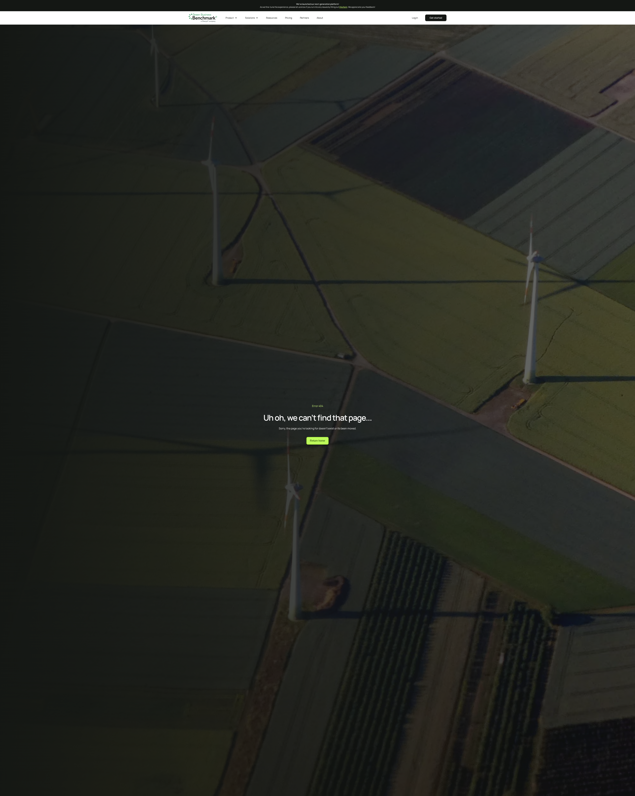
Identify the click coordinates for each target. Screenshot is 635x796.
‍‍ (436, 17)
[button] (231, 18)
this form (343, 7)
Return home (317, 440)
